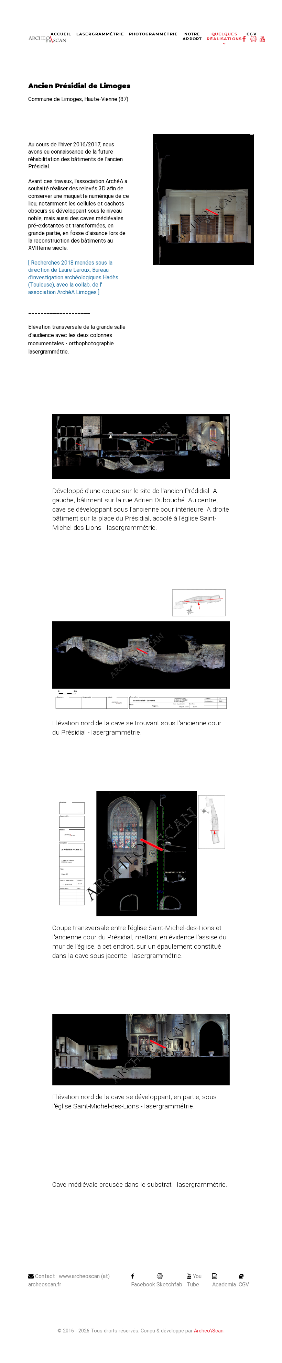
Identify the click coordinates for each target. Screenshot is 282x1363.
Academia (224, 1284)
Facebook (143, 1284)
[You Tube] (263, 39)
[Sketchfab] (255, 39)
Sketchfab (169, 1284)
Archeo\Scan (209, 1331)
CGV (244, 1284)
